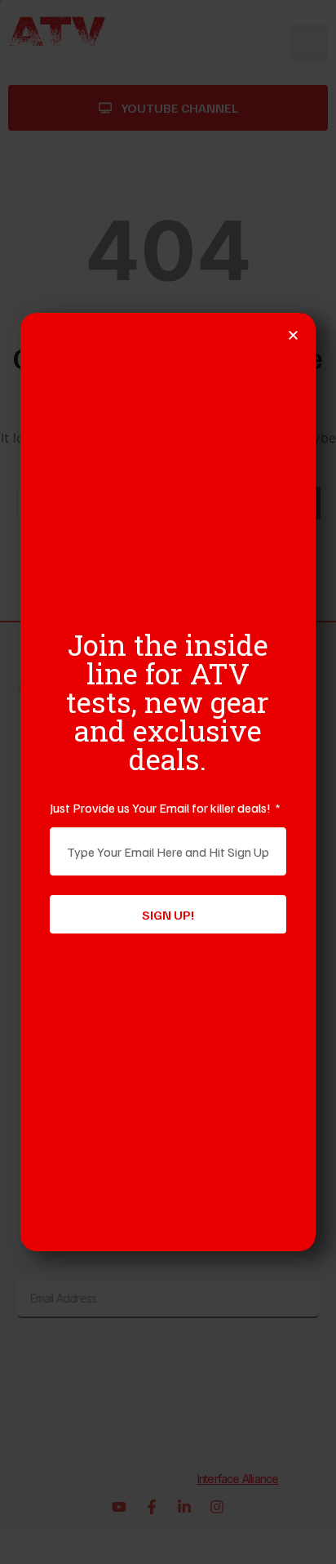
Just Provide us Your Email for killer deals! (161, 808)
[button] (293, 335)
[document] (168, 782)
